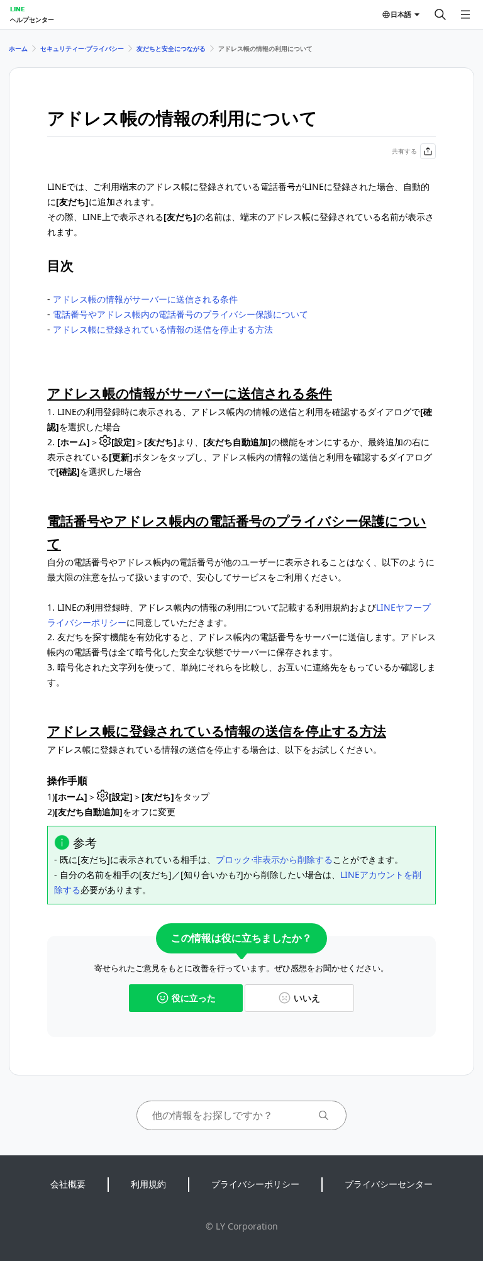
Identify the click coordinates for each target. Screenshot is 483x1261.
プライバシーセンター (389, 1184)
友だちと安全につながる (171, 48)
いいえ (307, 998)
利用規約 (148, 1184)
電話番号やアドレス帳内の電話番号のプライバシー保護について (180, 314)
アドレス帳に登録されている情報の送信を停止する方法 (163, 329)
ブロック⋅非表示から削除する (274, 859)
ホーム (18, 48)
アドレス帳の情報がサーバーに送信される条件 (145, 299)
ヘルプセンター (32, 19)
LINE (17, 8)
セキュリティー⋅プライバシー (82, 48)
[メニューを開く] (465, 14)
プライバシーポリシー (255, 1184)
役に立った (194, 998)
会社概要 (68, 1184)
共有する (404, 151)
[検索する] (440, 14)
